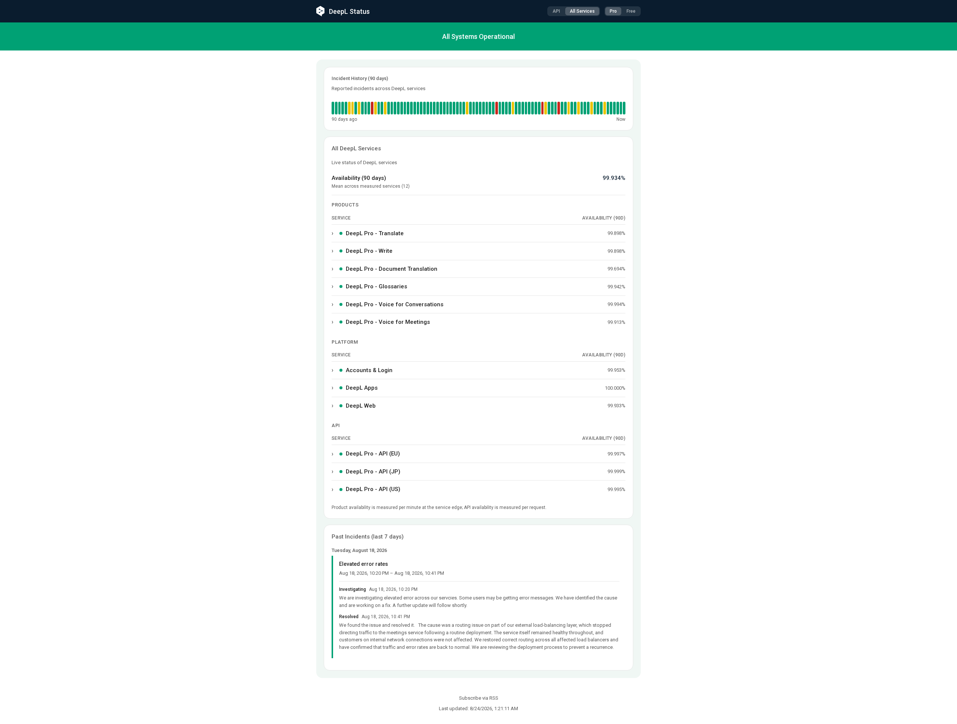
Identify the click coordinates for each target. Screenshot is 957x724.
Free (631, 11)
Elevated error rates (363, 564)
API (556, 11)
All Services (582, 11)
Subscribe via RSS (478, 698)
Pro (613, 11)
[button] (352, 108)
